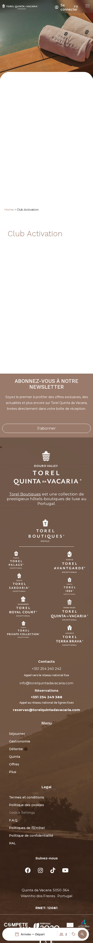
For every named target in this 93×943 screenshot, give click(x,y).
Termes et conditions (26, 797)
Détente (16, 749)
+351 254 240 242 (46, 669)
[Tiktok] (52, 870)
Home (9, 209)
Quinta (14, 757)
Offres (14, 764)
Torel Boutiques (25, 494)
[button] (82, 934)
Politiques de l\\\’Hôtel (27, 828)
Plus (12, 772)
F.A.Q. (13, 820)
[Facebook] (28, 870)
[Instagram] (40, 870)
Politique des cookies (26, 805)
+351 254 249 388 (46, 697)
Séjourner (17, 734)
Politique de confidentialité (31, 836)
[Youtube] (65, 870)
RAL (12, 843)
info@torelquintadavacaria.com (46, 683)
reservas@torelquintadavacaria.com (46, 710)
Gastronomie (19, 741)
